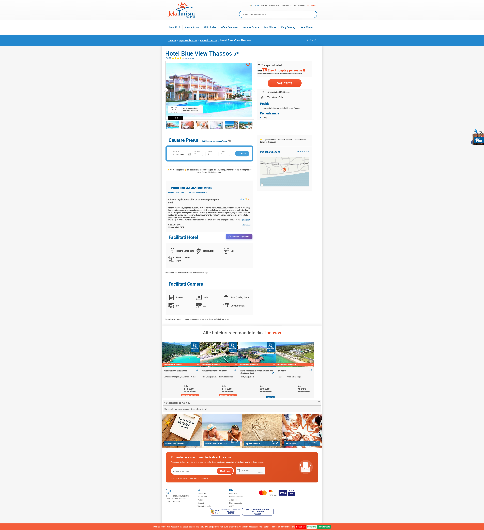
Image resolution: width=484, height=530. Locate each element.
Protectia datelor (236, 496)
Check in (176, 152)
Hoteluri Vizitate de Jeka (216, 443)
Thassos (272, 333)
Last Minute (270, 27)
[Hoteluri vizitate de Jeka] (222, 431)
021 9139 (255, 6)
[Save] (229, 140)
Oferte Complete (229, 27)
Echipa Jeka (274, 6)
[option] (181, 370)
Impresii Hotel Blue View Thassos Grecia (191, 187)
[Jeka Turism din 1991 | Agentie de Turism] (181, 17)
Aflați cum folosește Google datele (254, 526)
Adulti (210, 152)
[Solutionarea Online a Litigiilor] (258, 512)
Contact (301, 6)
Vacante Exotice (251, 27)
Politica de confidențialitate (283, 526)
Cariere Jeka (290, 443)
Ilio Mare (295, 370)
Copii (222, 152)
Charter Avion (192, 27)
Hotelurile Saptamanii (174, 443)
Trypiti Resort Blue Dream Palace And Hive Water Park (257, 371)
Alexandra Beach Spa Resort (219, 370)
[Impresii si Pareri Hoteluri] (262, 431)
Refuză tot (300, 526)
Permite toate (324, 526)
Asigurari (233, 500)
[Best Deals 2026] (477, 137)
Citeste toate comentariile (197, 192)
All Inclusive (210, 27)
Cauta (242, 153)
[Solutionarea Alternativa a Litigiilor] (226, 512)
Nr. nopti (197, 152)
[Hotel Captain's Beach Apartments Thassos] (314, 40)
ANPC (231, 506)
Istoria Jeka (202, 496)
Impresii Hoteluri (252, 443)
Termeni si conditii (173, 501)
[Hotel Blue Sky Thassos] (309, 40)
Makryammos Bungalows (181, 370)
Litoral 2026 (174, 27)
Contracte (233, 493)
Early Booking (288, 27)
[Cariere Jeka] (302, 431)
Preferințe (311, 526)
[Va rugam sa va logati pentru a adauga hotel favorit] (248, 64)
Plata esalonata (235, 503)
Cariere (264, 6)
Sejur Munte (306, 27)
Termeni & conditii (288, 6)
